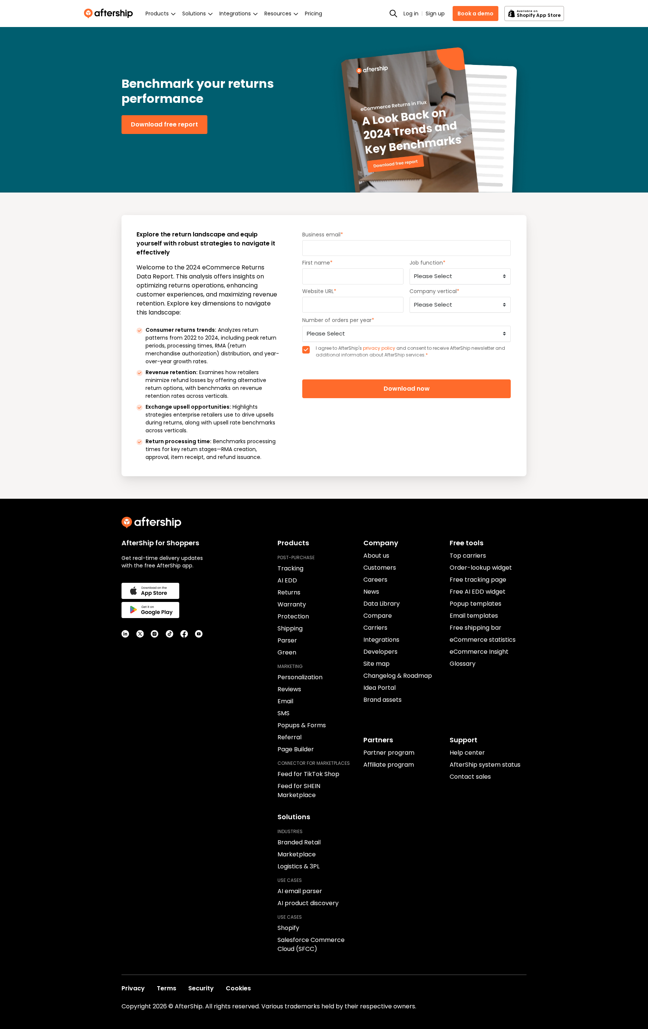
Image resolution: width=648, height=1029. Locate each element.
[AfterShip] (110, 13)
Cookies (238, 988)
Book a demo (476, 13)
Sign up (435, 13)
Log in (411, 13)
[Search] (393, 13)
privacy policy (379, 348)
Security (201, 988)
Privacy (133, 988)
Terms (166, 988)
